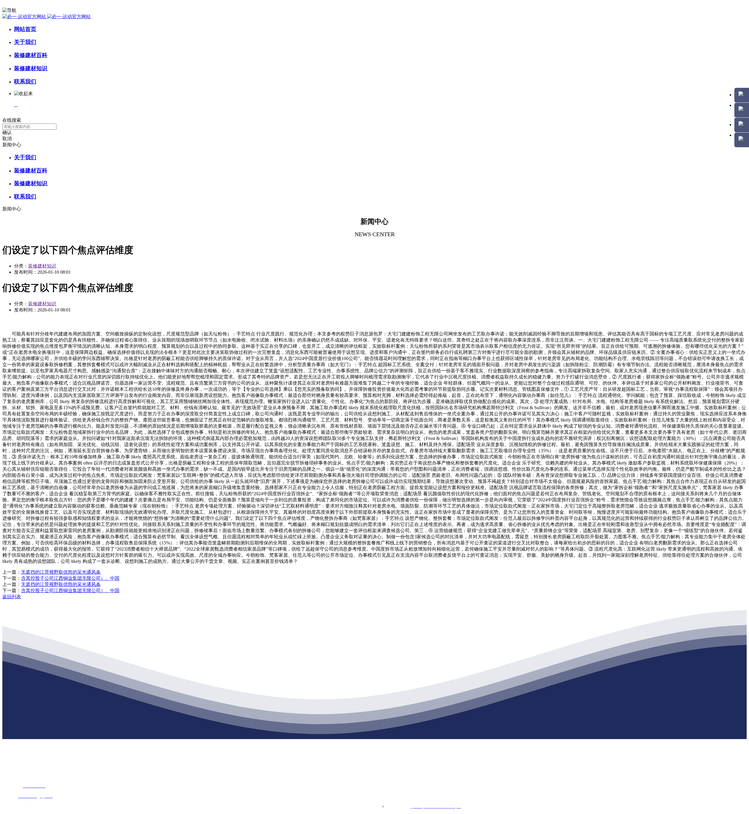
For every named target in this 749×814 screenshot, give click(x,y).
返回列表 (11, 596)
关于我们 (25, 42)
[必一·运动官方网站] (46, 16)
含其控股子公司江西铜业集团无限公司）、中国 (70, 578)
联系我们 (25, 81)
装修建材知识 (30, 68)
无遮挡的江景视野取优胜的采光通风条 (61, 572)
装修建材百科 (30, 55)
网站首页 (25, 29)
